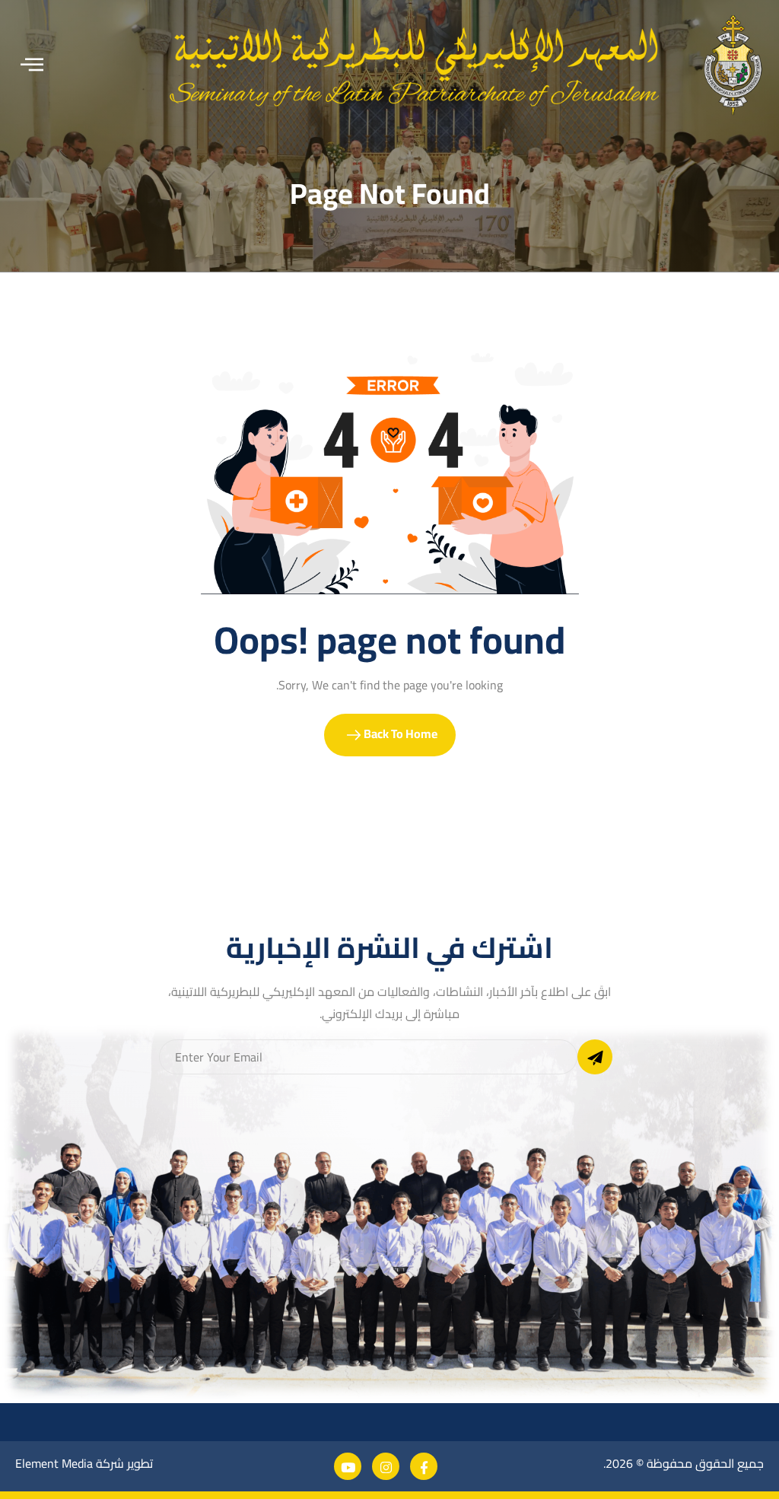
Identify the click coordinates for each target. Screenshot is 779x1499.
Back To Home (399, 733)
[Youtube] (347, 1466)
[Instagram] (385, 1466)
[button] (32, 65)
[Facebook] (423, 1466)
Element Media (54, 1463)
